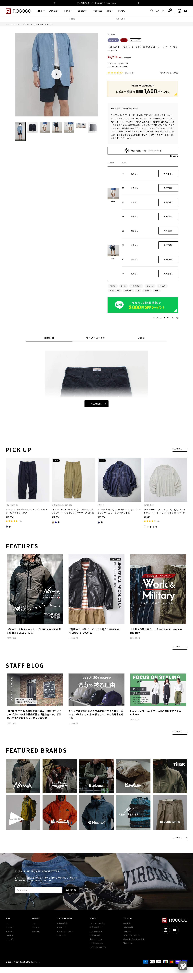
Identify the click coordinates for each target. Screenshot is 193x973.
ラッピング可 (135, 40)
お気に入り (61, 935)
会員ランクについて (65, 931)
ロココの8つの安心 (97, 923)
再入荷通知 (168, 173)
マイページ (61, 927)
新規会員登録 (62, 923)
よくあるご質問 (96, 931)
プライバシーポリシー (132, 935)
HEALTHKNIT (149, 505)
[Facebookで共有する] (164, 318)
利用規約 (126, 931)
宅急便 (147, 290)
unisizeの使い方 (96, 943)
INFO (109, 10)
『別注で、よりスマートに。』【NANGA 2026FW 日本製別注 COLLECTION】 (34, 631)
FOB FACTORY (12, 505)
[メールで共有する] (177, 318)
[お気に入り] (157, 11)
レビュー (142, 337)
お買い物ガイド (96, 927)
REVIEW (121, 10)
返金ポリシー (128, 943)
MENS (39, 10)
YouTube (9, 935)
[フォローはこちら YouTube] (185, 11)
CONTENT (82, 10)
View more (96, 403)
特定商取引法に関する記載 (134, 939)
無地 (156, 290)
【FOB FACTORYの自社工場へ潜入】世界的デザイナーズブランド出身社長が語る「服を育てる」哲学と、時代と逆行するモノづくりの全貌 (34, 714)
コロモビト (10, 939)
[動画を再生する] (56, 74)
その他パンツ (136, 286)
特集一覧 (9, 931)
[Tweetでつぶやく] (172, 318)
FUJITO (16, 24)
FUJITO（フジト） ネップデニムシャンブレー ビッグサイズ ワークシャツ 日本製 (119, 511)
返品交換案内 (95, 935)
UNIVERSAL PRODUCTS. (62, 505)
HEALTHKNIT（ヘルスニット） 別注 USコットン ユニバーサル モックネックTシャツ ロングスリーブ (165, 511)
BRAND (67, 10)
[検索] (151, 10)
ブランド (9, 927)
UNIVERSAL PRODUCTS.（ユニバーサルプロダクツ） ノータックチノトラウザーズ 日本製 (73, 511)
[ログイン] (163, 10)
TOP (7, 24)
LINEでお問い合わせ (98, 947)
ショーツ (150, 286)
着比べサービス (96, 939)
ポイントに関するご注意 (117, 66)
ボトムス (26, 24)
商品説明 (49, 337)
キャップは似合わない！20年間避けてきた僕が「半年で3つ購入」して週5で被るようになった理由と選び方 (96, 714)
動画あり (128, 290)
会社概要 (126, 923)
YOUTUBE (98, 10)
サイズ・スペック (95, 337)
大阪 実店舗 (128, 927)
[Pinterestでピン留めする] (168, 318)
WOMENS (53, 10)
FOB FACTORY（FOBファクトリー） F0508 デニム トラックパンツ (26, 511)
